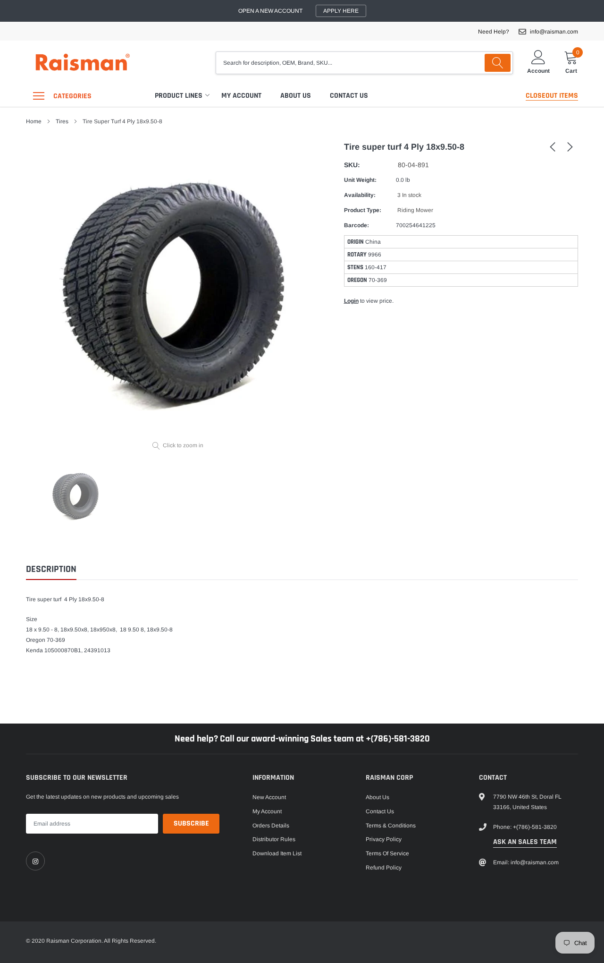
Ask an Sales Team (525, 842)
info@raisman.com (554, 31)
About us (295, 96)
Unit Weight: (360, 180)
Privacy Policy (384, 839)
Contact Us (349, 96)
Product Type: (362, 210)
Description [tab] (51, 569)
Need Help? (493, 31)
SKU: (352, 165)
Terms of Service (387, 853)
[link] (553, 146)
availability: (360, 195)
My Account (241, 96)
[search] (498, 63)
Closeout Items (552, 96)
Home (34, 121)
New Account (269, 797)
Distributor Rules (273, 839)
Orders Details (270, 825)
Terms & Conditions (391, 825)
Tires (62, 121)
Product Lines (178, 96)
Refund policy (384, 867)
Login (351, 301)
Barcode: (356, 225)
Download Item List (277, 853)
